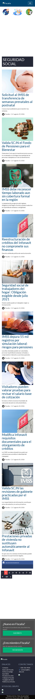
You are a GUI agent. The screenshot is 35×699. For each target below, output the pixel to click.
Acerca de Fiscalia (7, 670)
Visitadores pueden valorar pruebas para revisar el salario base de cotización (17, 392)
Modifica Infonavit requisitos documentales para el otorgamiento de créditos (16, 441)
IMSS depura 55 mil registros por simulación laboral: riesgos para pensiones (17, 342)
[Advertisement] (17, 35)
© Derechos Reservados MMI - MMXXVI (17, 698)
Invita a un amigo (7, 672)
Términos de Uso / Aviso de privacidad (18, 696)
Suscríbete (5, 674)
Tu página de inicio (8, 680)
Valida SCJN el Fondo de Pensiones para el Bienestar (16, 146)
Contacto (5, 668)
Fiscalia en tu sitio (8, 676)
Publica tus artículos (8, 682)
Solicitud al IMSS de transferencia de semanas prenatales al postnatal (17, 100)
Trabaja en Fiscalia (8, 678)
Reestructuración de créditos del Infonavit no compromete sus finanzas (16, 244)
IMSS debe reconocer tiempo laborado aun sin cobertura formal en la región (16, 194)
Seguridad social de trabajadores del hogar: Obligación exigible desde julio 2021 (15, 292)
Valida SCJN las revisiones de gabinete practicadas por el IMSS (17, 493)
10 (7, 576)
